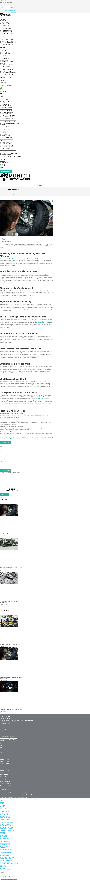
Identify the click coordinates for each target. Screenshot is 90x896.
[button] (25, 93)
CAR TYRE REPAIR (4, 55)
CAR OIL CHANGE (4, 23)
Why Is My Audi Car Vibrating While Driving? (10, 644)
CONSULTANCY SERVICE (6, 85)
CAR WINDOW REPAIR (6, 58)
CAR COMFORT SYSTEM (6, 33)
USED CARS (3, 83)
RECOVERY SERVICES (5, 77)
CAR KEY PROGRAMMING (6, 68)
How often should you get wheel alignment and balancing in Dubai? (15, 792)
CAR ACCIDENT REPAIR (6, 60)
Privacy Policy (33, 799)
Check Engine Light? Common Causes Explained (11, 709)
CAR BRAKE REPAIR (5, 27)
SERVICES (3, 19)
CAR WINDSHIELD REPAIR (6, 61)
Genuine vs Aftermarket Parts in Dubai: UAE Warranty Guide (13, 797)
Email (1, 451)
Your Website (3, 457)
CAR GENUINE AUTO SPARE (7, 64)
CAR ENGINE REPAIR (5, 25)
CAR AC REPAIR (4, 22)
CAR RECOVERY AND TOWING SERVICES (10, 79)
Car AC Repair (3, 806)
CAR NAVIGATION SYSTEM (6, 69)
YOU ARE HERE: (18, 192)
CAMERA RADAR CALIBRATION (8, 72)
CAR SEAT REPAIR (4, 50)
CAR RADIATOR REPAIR (6, 31)
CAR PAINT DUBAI (4, 52)
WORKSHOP (3, 20)
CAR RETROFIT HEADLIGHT (7, 74)
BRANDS (2, 17)
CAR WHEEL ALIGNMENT (6, 35)
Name (1, 446)
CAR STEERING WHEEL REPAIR (8, 41)
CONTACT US (3, 82)
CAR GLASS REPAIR (5, 53)
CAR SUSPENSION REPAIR (6, 39)
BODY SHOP (3, 47)
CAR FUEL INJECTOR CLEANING (8, 42)
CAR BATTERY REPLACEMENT (7, 38)
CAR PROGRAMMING (5, 66)
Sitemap (28, 799)
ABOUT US (3, 80)
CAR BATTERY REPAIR (5, 28)
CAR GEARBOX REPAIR (6, 30)
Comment (2, 461)
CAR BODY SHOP (4, 49)
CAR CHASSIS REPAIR (5, 57)
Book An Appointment (6, 171)
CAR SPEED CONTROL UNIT (7, 36)
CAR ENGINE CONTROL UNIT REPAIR (9, 76)
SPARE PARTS (3, 63)
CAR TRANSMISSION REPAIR (7, 44)
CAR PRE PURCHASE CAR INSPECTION (10, 46)
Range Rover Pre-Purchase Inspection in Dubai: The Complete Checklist (11, 568)
